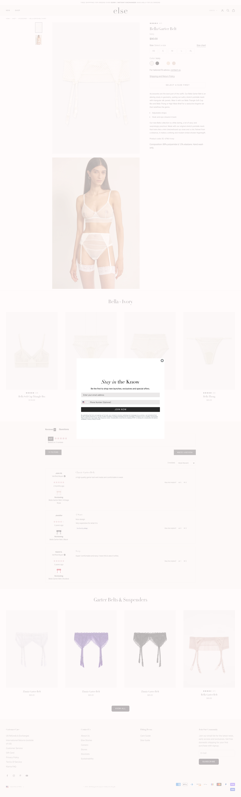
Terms (98, 419)
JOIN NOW (121, 409)
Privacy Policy (91, 419)
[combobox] (85, 402)
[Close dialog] (162, 360)
